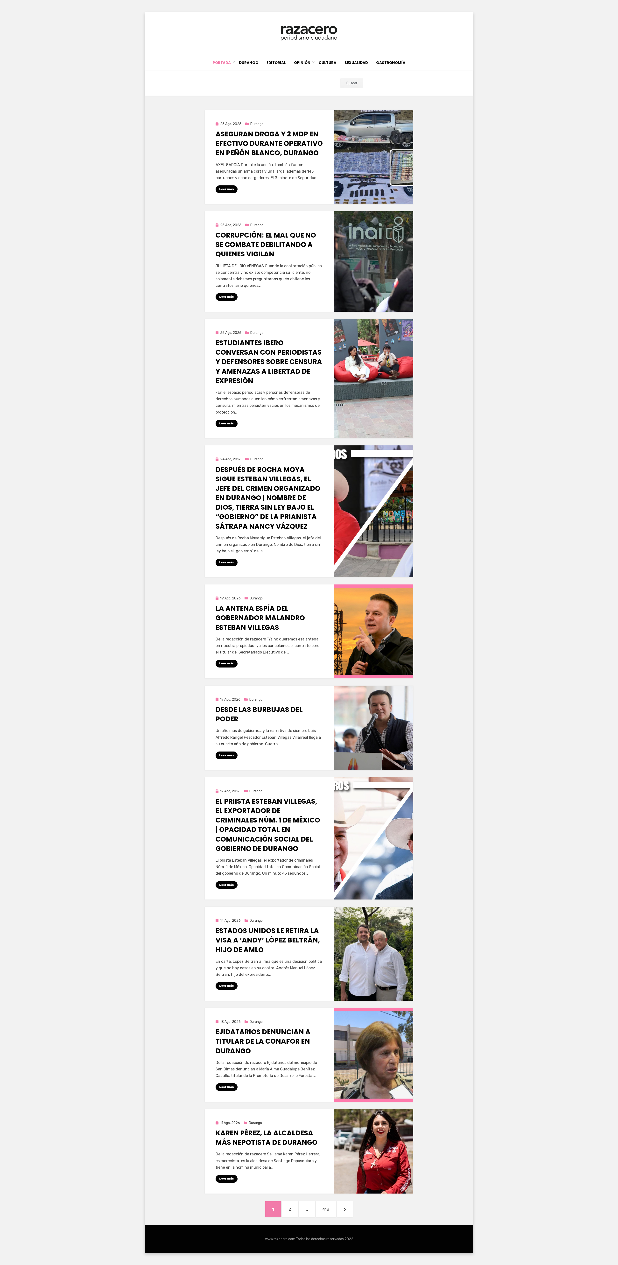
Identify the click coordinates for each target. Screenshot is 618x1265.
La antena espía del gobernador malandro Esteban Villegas (260, 618)
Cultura (327, 62)
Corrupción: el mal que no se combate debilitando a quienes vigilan (266, 245)
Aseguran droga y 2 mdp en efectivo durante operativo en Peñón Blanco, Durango (269, 143)
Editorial (276, 62)
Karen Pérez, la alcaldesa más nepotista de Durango (266, 1137)
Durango (248, 62)
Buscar (351, 83)
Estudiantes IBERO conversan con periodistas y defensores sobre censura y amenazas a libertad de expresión (269, 362)
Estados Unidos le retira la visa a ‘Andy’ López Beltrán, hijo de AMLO (268, 940)
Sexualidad (356, 62)
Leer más (226, 189)
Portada (222, 62)
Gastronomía (390, 62)
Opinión (302, 62)
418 (329, 1209)
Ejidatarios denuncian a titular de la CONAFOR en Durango (263, 1041)
